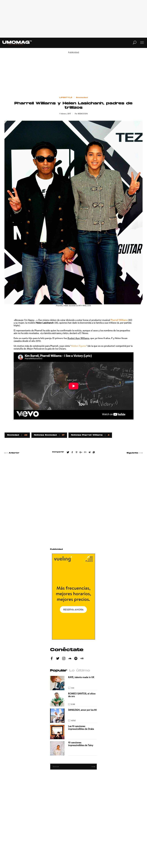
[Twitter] (57, 659)
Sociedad (82, 97)
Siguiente (132, 453)
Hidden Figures (78, 346)
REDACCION (83, 114)
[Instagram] (63, 659)
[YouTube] (81, 659)
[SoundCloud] (69, 659)
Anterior (14, 453)
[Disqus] (73, 497)
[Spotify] (75, 659)
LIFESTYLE (65, 97)
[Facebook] (51, 659)
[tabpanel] (73, 715)
